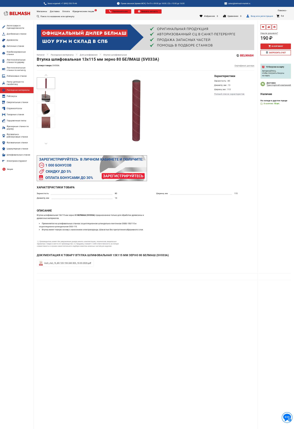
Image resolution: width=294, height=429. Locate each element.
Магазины (42, 11)
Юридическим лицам (83, 11)
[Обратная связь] (287, 417)
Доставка (54, 11)
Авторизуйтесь (269, 71)
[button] (46, 75)
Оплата (66, 11)
